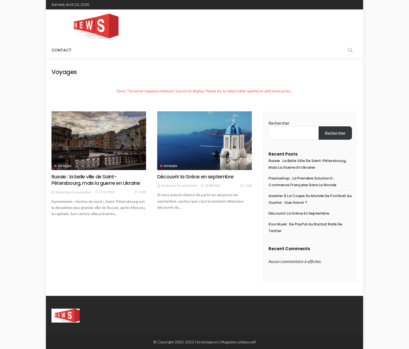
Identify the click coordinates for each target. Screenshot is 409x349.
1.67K (142, 192)
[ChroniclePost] (65, 315)
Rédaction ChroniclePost (74, 192)
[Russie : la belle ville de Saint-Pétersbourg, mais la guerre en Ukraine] (98, 140)
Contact (61, 50)
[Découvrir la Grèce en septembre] (204, 140)
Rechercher (279, 123)
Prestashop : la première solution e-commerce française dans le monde (302, 182)
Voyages (65, 165)
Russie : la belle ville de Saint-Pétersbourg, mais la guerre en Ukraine (95, 179)
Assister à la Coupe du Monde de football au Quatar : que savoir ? (310, 199)
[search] (350, 50)
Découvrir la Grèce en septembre (195, 176)
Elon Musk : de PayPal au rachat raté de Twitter (305, 228)
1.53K (248, 185)
